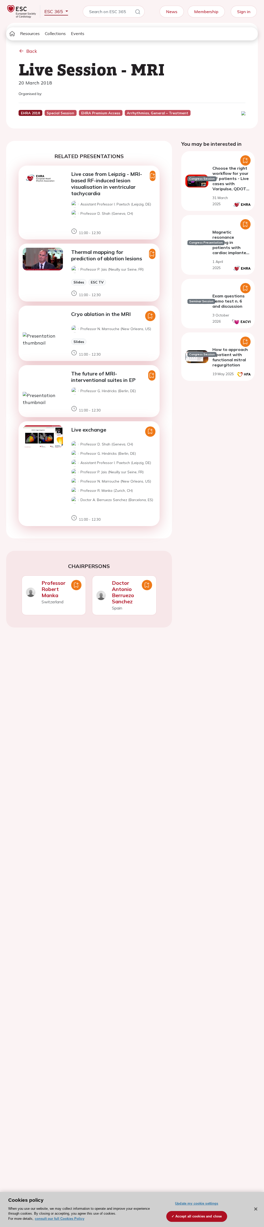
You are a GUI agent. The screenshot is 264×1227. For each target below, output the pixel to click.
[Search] (137, 12)
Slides (78, 282)
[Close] (255, 1209)
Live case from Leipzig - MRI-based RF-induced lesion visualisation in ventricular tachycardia (106, 183)
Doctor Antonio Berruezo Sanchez (123, 592)
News (171, 11)
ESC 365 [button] (54, 11)
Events (77, 33)
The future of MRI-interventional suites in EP (103, 376)
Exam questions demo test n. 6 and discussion (228, 301)
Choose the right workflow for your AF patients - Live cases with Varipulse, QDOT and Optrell (230, 181)
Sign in (243, 11)
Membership (206, 11)
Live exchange (88, 429)
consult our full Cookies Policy (59, 1219)
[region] (132, 1209)
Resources (30, 33)
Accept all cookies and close (198, 1216)
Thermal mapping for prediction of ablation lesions (106, 255)
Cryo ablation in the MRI (101, 314)
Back (31, 51)
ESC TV (97, 282)
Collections (55, 33)
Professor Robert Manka (53, 589)
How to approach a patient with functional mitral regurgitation (230, 357)
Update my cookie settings (196, 1203)
